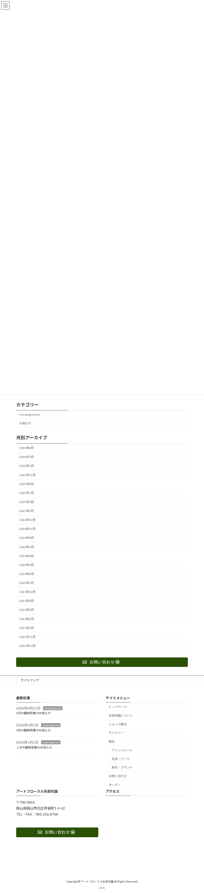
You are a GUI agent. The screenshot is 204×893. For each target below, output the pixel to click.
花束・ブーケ (121, 759)
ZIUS (102, 887)
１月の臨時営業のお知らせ (34, 747)
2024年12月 (27, 520)
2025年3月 (26, 502)
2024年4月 (26, 556)
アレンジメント (122, 750)
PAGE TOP (194, 861)
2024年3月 (26, 565)
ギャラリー (116, 733)
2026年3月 (26, 457)
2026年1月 (26, 466)
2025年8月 (26, 484)
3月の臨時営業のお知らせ (33, 730)
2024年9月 (26, 538)
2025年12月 (27, 475)
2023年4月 (26, 610)
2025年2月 (26, 511)
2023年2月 (26, 619)
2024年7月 (26, 547)
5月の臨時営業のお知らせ (33, 713)
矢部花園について (121, 715)
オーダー (115, 785)
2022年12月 (27, 637)
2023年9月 (26, 601)
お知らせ (25, 423)
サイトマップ (30, 680)
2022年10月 (27, 646)
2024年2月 (26, 574)
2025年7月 (26, 493)
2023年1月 (26, 628)
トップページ (118, 707)
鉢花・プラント (122, 767)
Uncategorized (29, 414)
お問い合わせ (118, 776)
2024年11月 (27, 529)
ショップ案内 (118, 724)
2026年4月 (26, 448)
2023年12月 (27, 592)
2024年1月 (26, 583)
